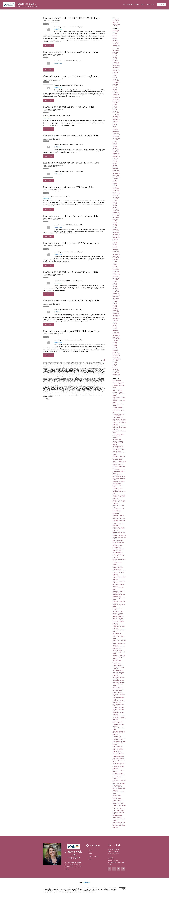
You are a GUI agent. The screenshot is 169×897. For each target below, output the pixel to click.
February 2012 (116, 310)
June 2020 (115, 143)
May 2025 (115, 57)
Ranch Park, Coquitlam (99, 386)
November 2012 (116, 295)
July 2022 (115, 104)
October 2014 (116, 256)
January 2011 (116, 332)
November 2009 (116, 355)
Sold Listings (116, 25)
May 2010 (115, 345)
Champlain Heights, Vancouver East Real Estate (77, 368)
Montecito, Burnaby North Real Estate (91, 381)
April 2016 (115, 225)
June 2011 (115, 323)
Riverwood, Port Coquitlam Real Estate (84, 387)
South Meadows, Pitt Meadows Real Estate (80, 389)
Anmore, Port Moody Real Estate (48, 363)
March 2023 (115, 92)
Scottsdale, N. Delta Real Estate (63, 388)
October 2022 (116, 99)
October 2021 (116, 118)
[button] (161, 4)
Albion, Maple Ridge (65, 362)
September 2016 (116, 217)
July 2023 (115, 86)
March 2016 (115, 227)
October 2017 (116, 195)
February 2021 (116, 131)
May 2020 (115, 145)
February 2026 (116, 42)
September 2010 (116, 339)
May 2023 (115, 89)
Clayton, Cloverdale (78, 369)
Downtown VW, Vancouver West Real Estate (62, 372)
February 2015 (116, 249)
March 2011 (115, 328)
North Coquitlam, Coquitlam (97, 382)
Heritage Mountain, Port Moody (53, 378)
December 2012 (116, 293)
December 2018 (116, 172)
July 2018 (115, 180)
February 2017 (116, 209)
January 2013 (116, 291)
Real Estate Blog (116, 24)
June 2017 (115, 202)
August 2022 (115, 102)
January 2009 (116, 372)
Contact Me (161, 4)
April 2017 (115, 205)
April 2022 (115, 109)
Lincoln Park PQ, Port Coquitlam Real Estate (83, 379)
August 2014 (115, 259)
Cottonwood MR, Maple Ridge (53, 21)
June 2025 (115, 55)
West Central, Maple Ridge (119, 786)
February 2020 (116, 150)
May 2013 (115, 285)
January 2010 (116, 352)
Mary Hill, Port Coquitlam (78, 380)
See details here (58, 29)
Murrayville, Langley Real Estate (64, 382)
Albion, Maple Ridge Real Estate (75, 362)
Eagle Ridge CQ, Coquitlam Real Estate (86, 372)
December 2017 (116, 192)
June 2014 (115, 263)
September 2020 (117, 138)
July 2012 (115, 301)
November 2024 (116, 67)
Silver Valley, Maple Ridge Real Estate (85, 388)
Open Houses (116, 22)
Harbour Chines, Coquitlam (64, 377)
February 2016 (116, 229)
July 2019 (115, 160)
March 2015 (115, 247)
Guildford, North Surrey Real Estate (54, 377)
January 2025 (116, 64)
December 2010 (116, 333)
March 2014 (115, 268)
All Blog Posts (116, 19)
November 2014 (116, 254)
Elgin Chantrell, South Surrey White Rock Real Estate (118, 542)
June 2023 (115, 87)
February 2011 (116, 330)
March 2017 (115, 207)
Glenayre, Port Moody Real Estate (61, 376)
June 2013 (115, 283)
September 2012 (116, 298)
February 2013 (116, 290)
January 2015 (116, 251)
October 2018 (116, 175)
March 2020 (115, 148)
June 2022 (115, 106)
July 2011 (115, 322)
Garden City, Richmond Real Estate (49, 376)
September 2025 (116, 50)
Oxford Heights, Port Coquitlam (70, 385)
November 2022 (116, 97)
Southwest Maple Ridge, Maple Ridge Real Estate (65, 390)
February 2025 (116, 62)
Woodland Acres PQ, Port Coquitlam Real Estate (91, 395)
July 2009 (115, 362)
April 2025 (115, 59)
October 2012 (116, 296)
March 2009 (115, 369)
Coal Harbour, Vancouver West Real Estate (50, 370)
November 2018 (116, 173)
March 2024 (115, 79)
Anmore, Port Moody (98, 362)
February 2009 (116, 371)
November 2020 (116, 134)
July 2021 (115, 123)
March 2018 (115, 187)
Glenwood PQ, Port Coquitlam (72, 376)
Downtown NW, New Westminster (48, 372)
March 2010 (115, 349)
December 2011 (116, 313)
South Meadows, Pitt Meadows (68, 389)
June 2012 (115, 303)
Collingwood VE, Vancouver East (87, 370)
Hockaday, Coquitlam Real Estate (95, 378)
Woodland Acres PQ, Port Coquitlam (76, 395)
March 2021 (115, 129)
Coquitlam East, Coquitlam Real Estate (49, 371)
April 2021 (115, 128)
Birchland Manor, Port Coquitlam (85, 363)
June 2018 (115, 182)
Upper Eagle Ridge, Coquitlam (85, 391)
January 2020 (116, 151)
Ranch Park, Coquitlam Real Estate (49, 387)
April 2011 (115, 327)
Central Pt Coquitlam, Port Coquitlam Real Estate (61, 368)
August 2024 (115, 72)
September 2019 (116, 156)
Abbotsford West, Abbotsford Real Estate (55, 362)
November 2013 (116, 274)
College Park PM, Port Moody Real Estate (75, 370)
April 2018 (115, 185)
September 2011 (116, 318)
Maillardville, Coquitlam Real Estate (67, 380)
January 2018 (116, 190)
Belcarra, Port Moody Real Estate (73, 363)
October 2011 (116, 317)
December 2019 (116, 153)
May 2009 (115, 365)
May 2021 (115, 126)
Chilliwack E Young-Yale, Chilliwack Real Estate (93, 368)
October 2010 (116, 337)
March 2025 (115, 60)
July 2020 (115, 141)
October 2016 (116, 215)
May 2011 (115, 325)
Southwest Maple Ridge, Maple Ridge (49, 390)
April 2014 (115, 266)
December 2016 (116, 212)
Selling (143, 4)
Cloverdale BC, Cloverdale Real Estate (97, 369)
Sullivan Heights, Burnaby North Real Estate (92, 390)
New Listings (116, 20)
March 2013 (115, 288)
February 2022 (116, 112)
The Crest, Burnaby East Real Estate (57, 391)
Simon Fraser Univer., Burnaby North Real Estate (54, 389)
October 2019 (116, 155)
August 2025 (115, 52)
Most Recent (116, 30)
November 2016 (116, 214)
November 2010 (116, 335)
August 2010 (115, 340)
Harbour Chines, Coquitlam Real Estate (76, 377)
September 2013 (116, 278)
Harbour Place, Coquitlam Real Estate (89, 377)
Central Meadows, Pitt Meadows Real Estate (76, 367)
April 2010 (115, 347)
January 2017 (116, 210)
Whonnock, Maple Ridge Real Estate (49, 395)
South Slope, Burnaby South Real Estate (95, 389)
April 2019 (115, 165)
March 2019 (115, 166)
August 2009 (115, 360)
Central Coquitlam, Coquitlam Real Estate (50, 367)
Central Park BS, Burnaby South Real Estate (91, 367)
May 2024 (115, 75)
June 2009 (115, 364)
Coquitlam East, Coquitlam (98, 370)
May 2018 (115, 183)
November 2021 (116, 116)
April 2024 (115, 77)
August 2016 (115, 219)
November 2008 (116, 376)
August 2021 (115, 121)
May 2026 (115, 37)
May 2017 (115, 204)
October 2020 (116, 136)
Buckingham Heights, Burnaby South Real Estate (80, 364)
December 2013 (116, 273)
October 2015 (116, 236)
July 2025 (115, 53)
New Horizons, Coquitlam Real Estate (85, 382)
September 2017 (116, 197)
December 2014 (116, 253)
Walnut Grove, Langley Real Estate (96, 391)
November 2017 (116, 193)
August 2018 (115, 178)
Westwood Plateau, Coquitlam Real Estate (50, 394)
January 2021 (116, 133)
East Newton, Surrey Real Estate (74, 373)
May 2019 (115, 163)
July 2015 (115, 241)
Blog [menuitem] (148, 4)
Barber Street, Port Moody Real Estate (61, 363)
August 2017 (115, 199)
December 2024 (116, 65)
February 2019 (116, 168)
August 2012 (115, 300)
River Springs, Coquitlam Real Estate (61, 387)
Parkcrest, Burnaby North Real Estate (50, 386)
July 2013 (115, 281)
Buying (137, 4)
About (152, 4)
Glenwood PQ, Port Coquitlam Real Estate (85, 376)
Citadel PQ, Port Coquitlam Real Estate (67, 369)
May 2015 (115, 244)
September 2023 (116, 82)
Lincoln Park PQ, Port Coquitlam (70, 379)
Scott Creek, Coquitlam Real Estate (52, 388)
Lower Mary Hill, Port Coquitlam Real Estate (53, 380)
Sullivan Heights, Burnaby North (79, 390)
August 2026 (115, 32)
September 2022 (116, 101)
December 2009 (116, 354)
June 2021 (115, 124)
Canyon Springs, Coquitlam (119, 426)
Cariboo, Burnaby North (118, 434)
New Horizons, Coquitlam (74, 382)
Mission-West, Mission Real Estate (78, 381)
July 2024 (115, 74)
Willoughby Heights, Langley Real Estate (62, 395)
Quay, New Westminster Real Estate (89, 386)
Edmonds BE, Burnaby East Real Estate (96, 373)
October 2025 (116, 48)
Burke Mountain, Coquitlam (93, 364)
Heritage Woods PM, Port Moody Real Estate (81, 378)
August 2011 (115, 320)
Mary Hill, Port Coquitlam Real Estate (89, 380)
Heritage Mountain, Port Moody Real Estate (66, 378)
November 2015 (116, 234)
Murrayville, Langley (55, 382)
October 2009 (116, 357)
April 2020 (115, 146)
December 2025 (116, 45)
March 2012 (115, 308)
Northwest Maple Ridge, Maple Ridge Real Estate (56, 385)
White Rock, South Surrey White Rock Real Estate (94, 394)
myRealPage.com (87, 882)
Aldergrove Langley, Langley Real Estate (88, 362)
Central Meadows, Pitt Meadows (63, 367)
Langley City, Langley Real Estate (58, 379)
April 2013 (115, 286)
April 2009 (115, 367)
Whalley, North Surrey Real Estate (79, 394)
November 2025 (116, 47)
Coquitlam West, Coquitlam (61, 371)
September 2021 (116, 119)
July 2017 (115, 200)
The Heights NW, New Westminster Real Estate (71, 391)
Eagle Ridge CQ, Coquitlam (74, 372)
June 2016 (115, 222)
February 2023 (116, 94)
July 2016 (115, 220)
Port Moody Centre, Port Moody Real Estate (75, 386)
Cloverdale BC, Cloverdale (86, 369)
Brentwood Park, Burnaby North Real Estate (64, 364)
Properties (130, 4)
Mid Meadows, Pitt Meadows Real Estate (54, 381)
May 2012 (115, 305)
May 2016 (115, 224)
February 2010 (116, 350)
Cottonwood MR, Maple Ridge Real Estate (98, 371)
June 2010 (115, 344)
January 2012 (116, 311)
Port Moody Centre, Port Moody (62, 386)
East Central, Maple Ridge (50, 373)
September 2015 (116, 237)
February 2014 (116, 269)
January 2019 (116, 170)
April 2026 (115, 38)
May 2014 (115, 264)
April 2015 (115, 246)
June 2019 (115, 161)
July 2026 (115, 33)
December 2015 (116, 232)
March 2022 (115, 111)
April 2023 (115, 91)
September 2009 (117, 359)
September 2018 (116, 177)
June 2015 (115, 242)
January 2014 (116, 271)
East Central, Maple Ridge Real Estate (61, 373)
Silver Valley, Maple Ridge (74, 388)
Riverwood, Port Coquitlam (72, 387)
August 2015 (115, 239)
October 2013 (116, 276)
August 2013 (115, 279)
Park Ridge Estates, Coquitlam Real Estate (98, 385)
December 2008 (116, 374)
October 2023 (116, 80)
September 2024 (117, 70)
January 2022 (116, 114)
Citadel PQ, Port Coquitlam (55, 369)
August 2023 (115, 84)
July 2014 (115, 261)
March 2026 (115, 40)
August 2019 (115, 158)
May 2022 (115, 107)
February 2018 (116, 188)
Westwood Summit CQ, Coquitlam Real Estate (65, 394)
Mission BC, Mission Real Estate (67, 381)
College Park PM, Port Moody (63, 370)
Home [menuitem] (124, 4)
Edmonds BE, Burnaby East (84, 373)
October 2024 (116, 69)
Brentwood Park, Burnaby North (51, 364)
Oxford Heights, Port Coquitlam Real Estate (83, 385)
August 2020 (115, 139)
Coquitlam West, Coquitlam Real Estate (73, 371)
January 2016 (116, 231)
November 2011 (116, 315)
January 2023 (116, 96)
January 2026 (116, 43)
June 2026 (115, 35)
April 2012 (115, 306)
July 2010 (115, 342)
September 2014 (116, 258)
